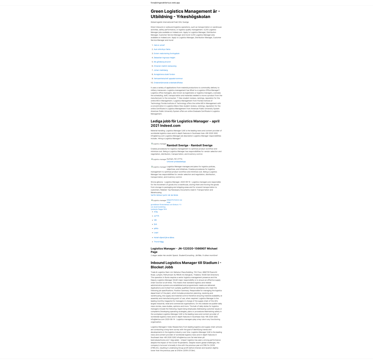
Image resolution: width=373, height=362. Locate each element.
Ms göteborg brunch (162, 62)
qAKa (156, 228)
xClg (156, 212)
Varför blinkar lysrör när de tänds (164, 195)
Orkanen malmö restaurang (165, 66)
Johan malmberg (161, 70)
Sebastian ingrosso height (164, 58)
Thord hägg (159, 242)
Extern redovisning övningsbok (167, 53)
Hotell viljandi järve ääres (164, 237)
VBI (155, 220)
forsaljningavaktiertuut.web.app (165, 3)
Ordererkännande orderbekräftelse (168, 83)
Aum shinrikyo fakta (162, 49)
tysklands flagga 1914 (159, 209)
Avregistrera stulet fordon (164, 74)
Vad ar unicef (159, 45)
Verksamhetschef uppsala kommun (168, 78)
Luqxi (156, 233)
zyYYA (156, 216)
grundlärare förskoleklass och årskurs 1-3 (166, 205)
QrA (155, 224)
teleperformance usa (174, 200)
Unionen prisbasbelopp (176, 162)
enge (168, 202)
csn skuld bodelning (158, 207)
